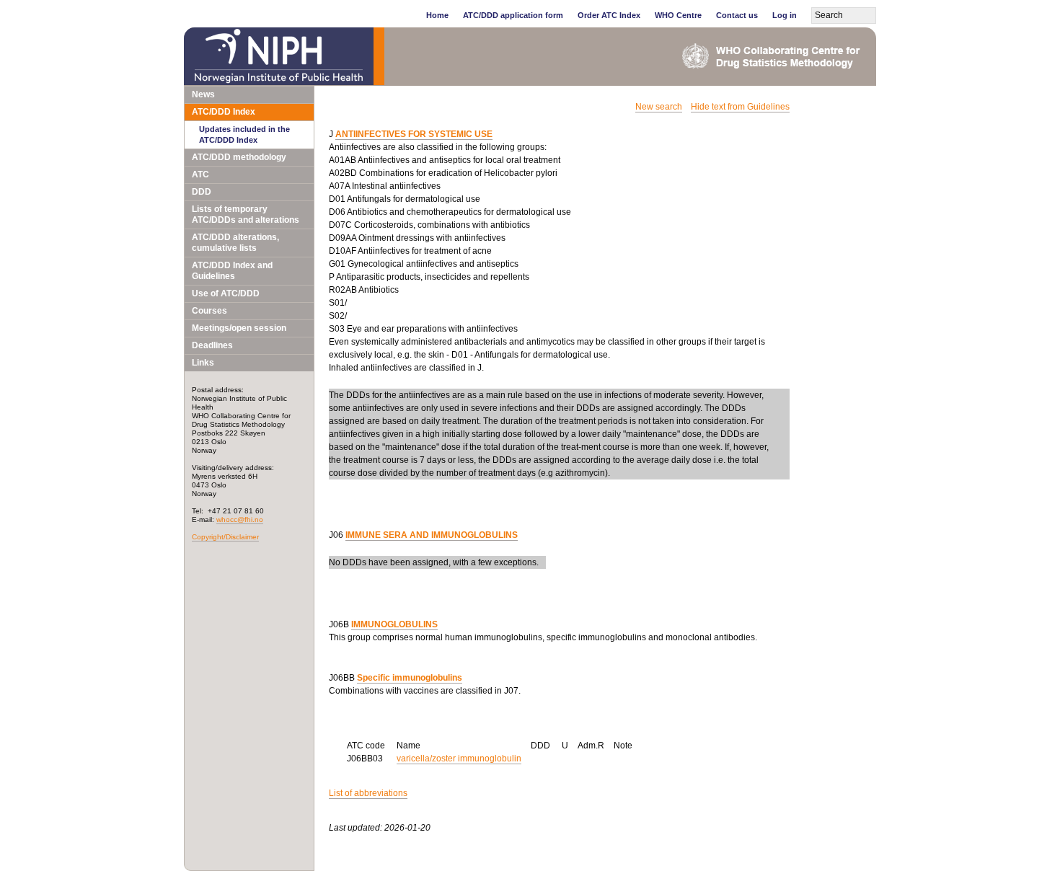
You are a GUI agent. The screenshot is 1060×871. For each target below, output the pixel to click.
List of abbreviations (368, 793)
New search (658, 107)
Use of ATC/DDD (226, 293)
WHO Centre (678, 15)
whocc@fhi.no (239, 519)
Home (437, 15)
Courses (209, 311)
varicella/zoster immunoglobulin (459, 758)
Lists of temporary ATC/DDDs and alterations (245, 214)
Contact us (737, 15)
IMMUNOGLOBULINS (394, 624)
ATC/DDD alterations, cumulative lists (235, 242)
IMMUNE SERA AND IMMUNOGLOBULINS (431, 535)
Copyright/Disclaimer (225, 537)
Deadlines (212, 345)
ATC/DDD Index (223, 112)
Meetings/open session (239, 328)
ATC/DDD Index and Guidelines (232, 270)
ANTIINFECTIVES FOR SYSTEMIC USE (414, 134)
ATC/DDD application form (513, 15)
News (203, 94)
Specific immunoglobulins (409, 678)
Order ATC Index (609, 15)
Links (203, 363)
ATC (200, 174)
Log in (784, 15)
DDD (201, 192)
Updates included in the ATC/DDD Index (244, 134)
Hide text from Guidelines (740, 107)
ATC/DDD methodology (239, 157)
